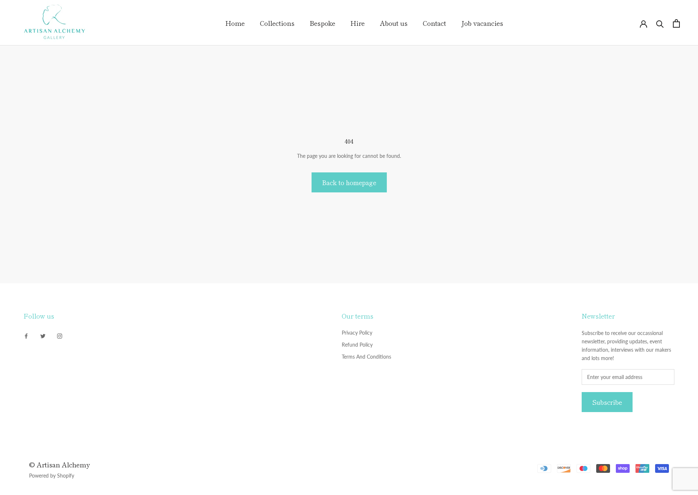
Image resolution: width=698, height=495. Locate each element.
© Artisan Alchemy (59, 464)
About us (394, 23)
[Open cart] (676, 23)
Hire (357, 23)
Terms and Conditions (366, 357)
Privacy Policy (357, 333)
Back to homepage (349, 182)
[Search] (660, 23)
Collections (277, 23)
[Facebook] (26, 335)
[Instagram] (59, 335)
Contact (434, 23)
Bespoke (322, 23)
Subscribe (607, 402)
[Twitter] (42, 335)
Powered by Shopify (51, 475)
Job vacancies (482, 23)
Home (235, 23)
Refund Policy (357, 345)
